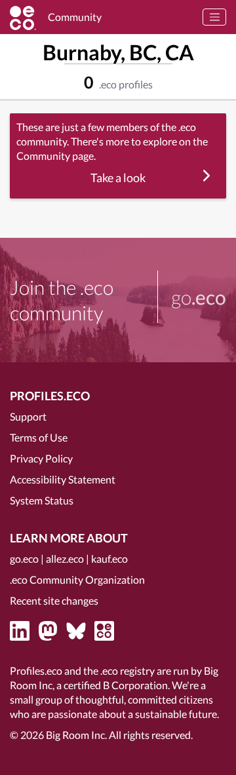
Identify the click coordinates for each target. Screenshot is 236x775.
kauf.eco (109, 558)
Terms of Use (39, 437)
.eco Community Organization (77, 579)
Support (28, 416)
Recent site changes (54, 600)
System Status (41, 500)
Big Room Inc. (76, 734)
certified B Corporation (116, 685)
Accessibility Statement (62, 479)
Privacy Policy (41, 458)
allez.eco (65, 558)
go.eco (24, 558)
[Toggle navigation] (214, 17)
